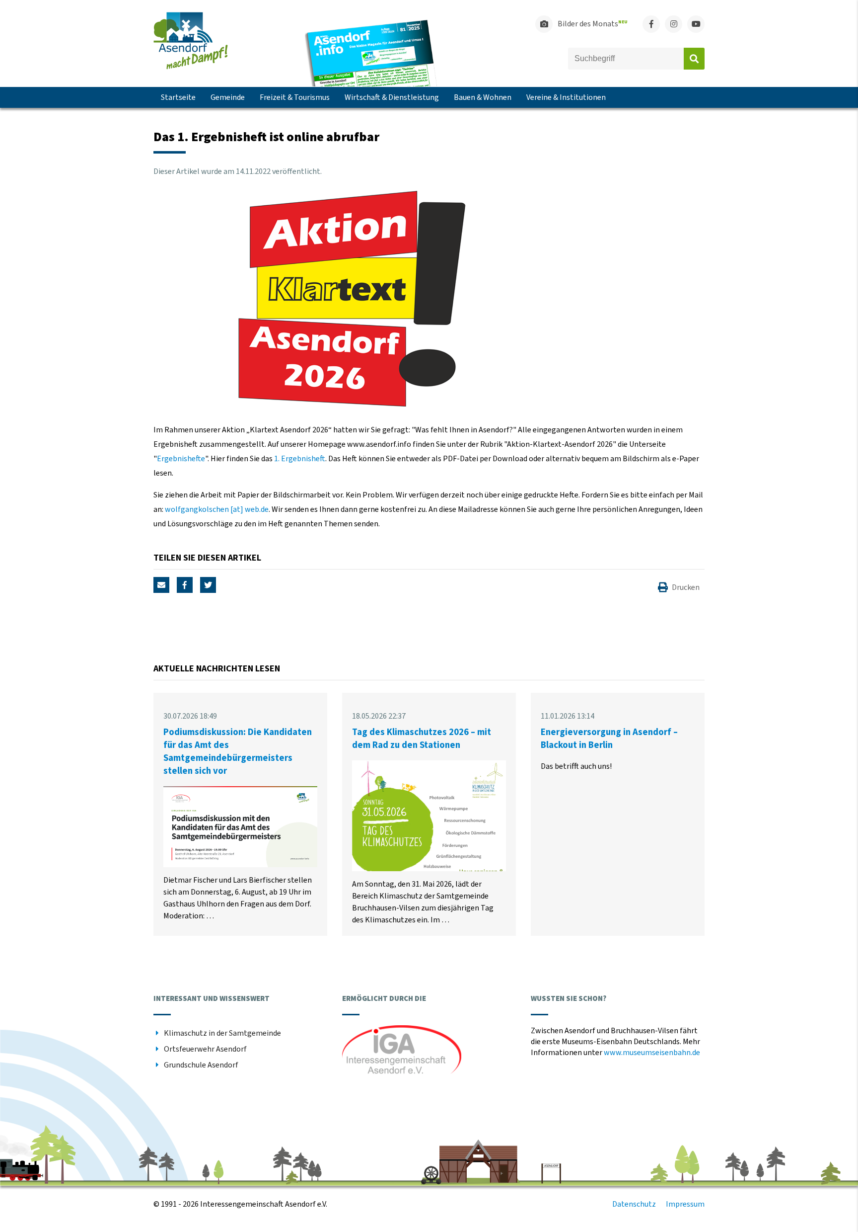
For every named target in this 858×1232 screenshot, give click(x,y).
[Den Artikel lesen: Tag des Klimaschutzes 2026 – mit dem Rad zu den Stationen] (429, 868)
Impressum (685, 1204)
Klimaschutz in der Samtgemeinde (222, 1033)
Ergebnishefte (181, 458)
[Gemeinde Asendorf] (190, 67)
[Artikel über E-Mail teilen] (161, 585)
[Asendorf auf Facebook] (651, 24)
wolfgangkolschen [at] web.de (217, 509)
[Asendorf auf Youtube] (696, 24)
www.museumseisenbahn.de (652, 1052)
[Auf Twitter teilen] (208, 585)
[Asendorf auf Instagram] (673, 24)
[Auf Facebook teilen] (185, 585)
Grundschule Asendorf (201, 1065)
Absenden (694, 59)
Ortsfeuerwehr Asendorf (205, 1049)
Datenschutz (634, 1204)
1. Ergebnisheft (299, 458)
